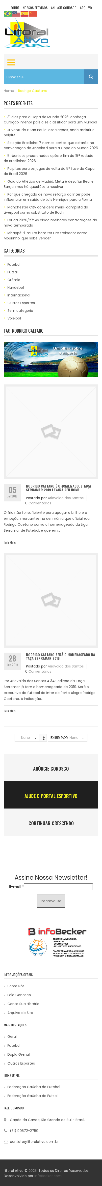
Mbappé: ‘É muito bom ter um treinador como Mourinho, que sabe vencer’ (45, 236)
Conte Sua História (23, 1003)
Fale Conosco (19, 994)
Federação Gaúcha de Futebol (33, 1086)
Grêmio (13, 279)
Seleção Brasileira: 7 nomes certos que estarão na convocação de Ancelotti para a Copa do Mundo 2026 (51, 145)
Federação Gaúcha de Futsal (32, 1095)
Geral (12, 1036)
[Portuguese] (8, 13)
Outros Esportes (21, 302)
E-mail (16, 886)
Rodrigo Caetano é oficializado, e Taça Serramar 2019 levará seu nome (58, 487)
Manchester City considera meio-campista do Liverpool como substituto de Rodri (46, 210)
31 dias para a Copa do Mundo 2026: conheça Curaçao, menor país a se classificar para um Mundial (50, 120)
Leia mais (10, 542)
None (25, 737)
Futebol (13, 264)
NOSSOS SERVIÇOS (35, 7)
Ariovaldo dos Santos (66, 497)
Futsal (12, 272)
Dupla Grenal (18, 1054)
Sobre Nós (16, 986)
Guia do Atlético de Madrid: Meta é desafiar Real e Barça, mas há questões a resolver (49, 184)
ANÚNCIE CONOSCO (51, 768)
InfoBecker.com (48, 1175)
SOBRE (14, 7)
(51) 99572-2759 (24, 1130)
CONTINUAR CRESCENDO (51, 823)
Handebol (15, 287)
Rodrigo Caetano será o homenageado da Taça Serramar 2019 (60, 656)
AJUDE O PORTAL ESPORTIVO (51, 796)
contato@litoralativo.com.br (34, 1141)
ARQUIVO (86, 7)
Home (9, 90)
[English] (16, 13)
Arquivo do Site (20, 1012)
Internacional (18, 295)
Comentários (39, 503)
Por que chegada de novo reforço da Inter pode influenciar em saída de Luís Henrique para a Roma (48, 197)
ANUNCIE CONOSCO (63, 7)
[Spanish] (25, 13)
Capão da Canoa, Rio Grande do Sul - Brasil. (47, 1119)
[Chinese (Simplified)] (33, 13)
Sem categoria (20, 310)
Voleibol (14, 318)
